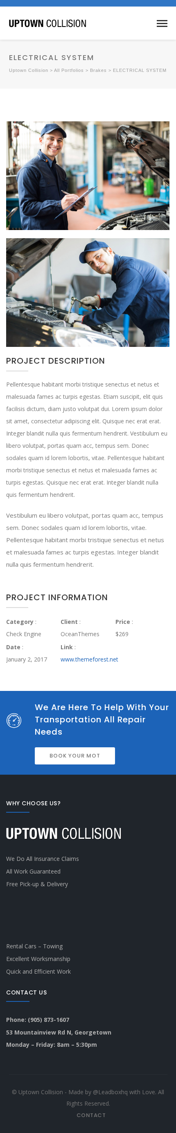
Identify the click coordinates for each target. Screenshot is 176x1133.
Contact (91, 1115)
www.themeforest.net (89, 659)
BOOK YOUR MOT (75, 756)
